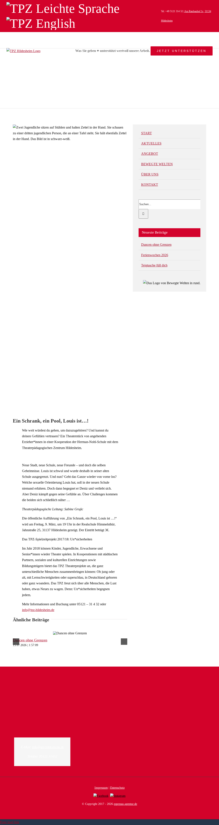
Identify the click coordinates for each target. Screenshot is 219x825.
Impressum (101, 787)
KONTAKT (149, 184)
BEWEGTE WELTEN (157, 164)
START (146, 133)
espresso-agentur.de (125, 804)
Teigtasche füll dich (154, 265)
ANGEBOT (149, 153)
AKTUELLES (151, 143)
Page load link (9, 822)
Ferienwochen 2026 (154, 255)
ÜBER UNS (149, 174)
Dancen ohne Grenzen (30, 640)
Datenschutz (117, 787)
